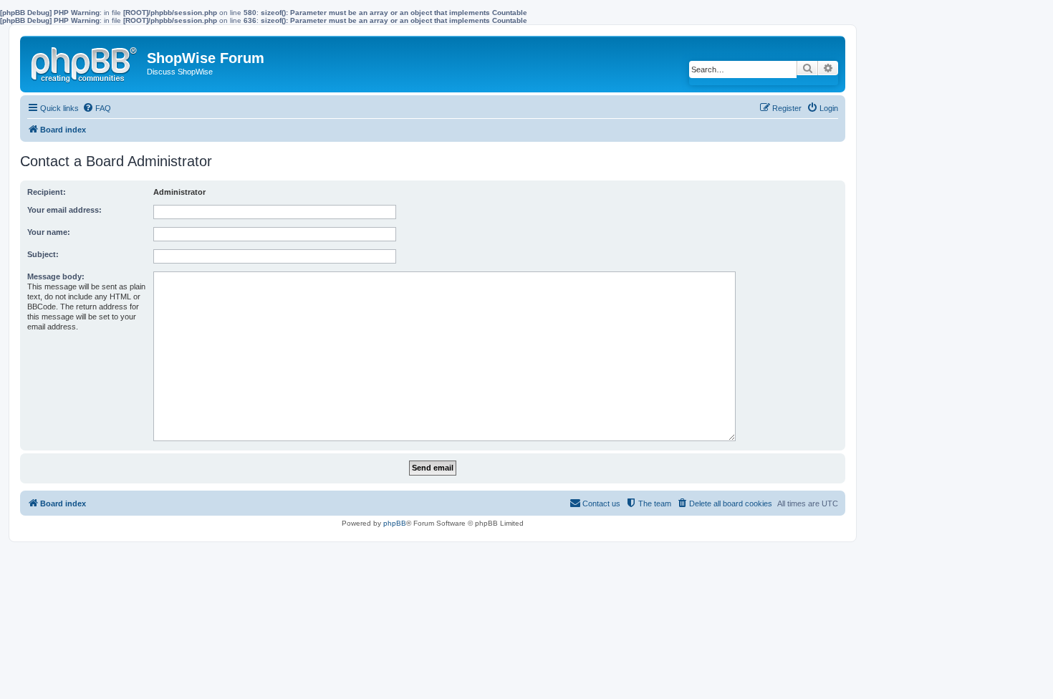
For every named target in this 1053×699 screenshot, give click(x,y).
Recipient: (46, 192)
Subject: (43, 254)
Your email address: (64, 210)
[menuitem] (96, 108)
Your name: (48, 232)
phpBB (394, 523)
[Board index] (85, 61)
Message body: (56, 276)
